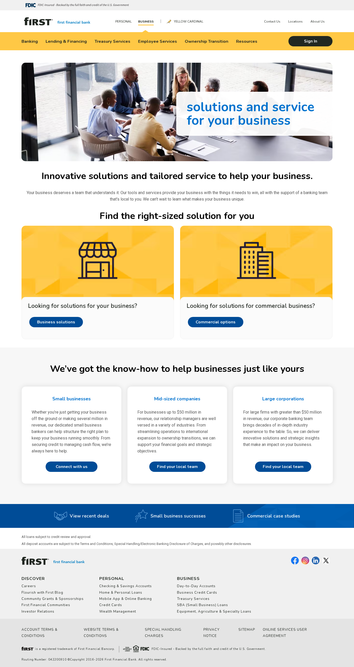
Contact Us (272, 21)
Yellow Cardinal (188, 21)
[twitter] (326, 563)
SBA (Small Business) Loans (202, 605)
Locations (295, 21)
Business (146, 21)
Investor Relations (38, 611)
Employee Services (157, 41)
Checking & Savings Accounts (125, 586)
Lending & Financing (66, 41)
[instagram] (305, 563)
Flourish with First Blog (42, 592)
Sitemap (246, 629)
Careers (29, 586)
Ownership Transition (206, 41)
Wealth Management (117, 611)
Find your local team (177, 467)
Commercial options (216, 322)
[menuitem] (124, 21)
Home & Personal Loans (120, 592)
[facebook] (295, 563)
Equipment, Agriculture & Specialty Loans (214, 611)
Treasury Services (112, 41)
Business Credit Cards (197, 592)
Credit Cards (110, 605)
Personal (123, 21)
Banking (30, 41)
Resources (246, 41)
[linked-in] (316, 563)
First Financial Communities (46, 605)
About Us (317, 21)
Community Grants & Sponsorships (53, 599)
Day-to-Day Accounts (196, 586)
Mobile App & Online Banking (125, 599)
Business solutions (56, 322)
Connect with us (72, 467)
